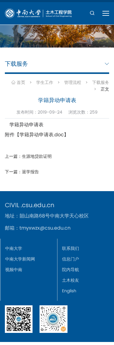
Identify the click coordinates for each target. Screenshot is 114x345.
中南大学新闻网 (20, 259)
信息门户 (70, 259)
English (69, 291)
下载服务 (100, 82)
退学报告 (30, 172)
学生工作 (44, 82)
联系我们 (70, 248)
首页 (20, 82)
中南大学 (13, 248)
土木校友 (70, 280)
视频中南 (13, 270)
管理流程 (72, 82)
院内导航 (70, 270)
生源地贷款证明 (37, 156)
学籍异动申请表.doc (41, 134)
